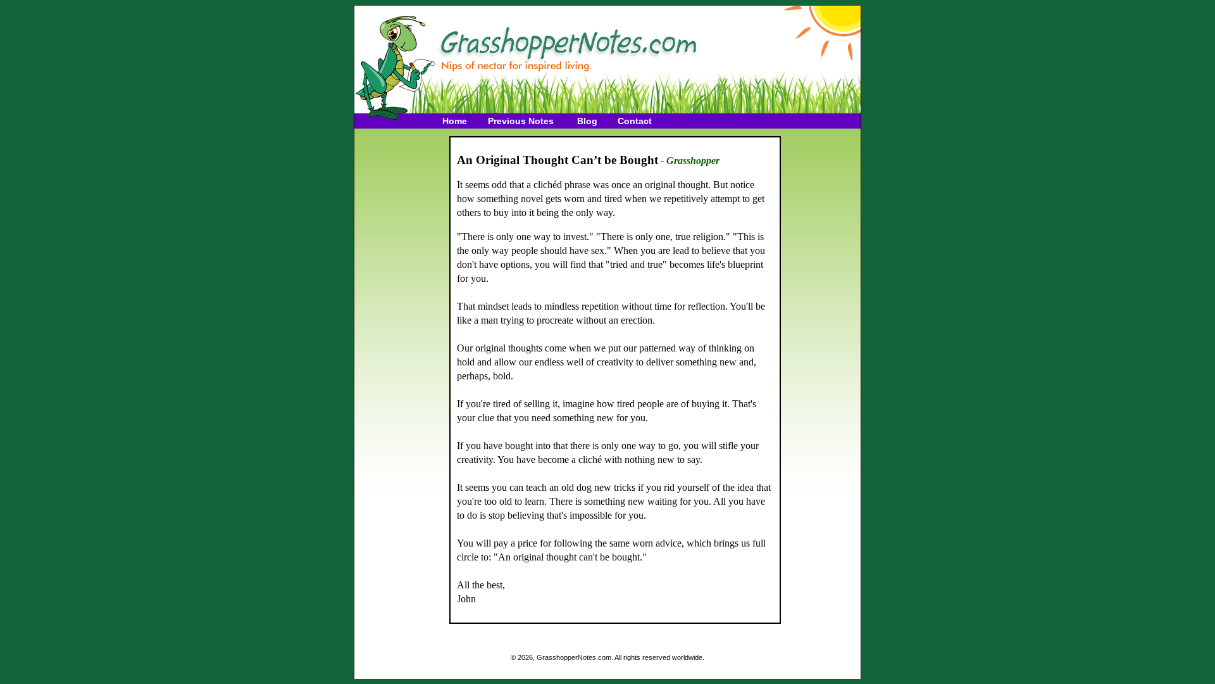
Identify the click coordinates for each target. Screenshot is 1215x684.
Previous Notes (521, 121)
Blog (587, 121)
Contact (635, 121)
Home (454, 121)
